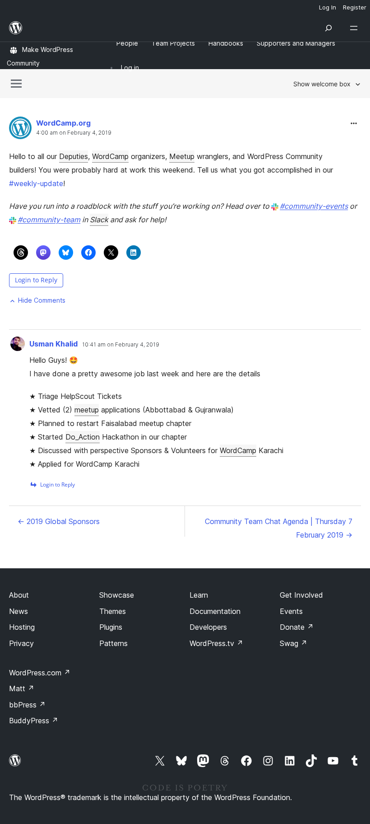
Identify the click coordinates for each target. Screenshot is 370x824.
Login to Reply (36, 280)
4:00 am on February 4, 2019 (73, 133)
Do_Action (82, 436)
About (19, 594)
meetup (86, 409)
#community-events (314, 206)
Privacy (21, 643)
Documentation (215, 611)
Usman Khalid (53, 343)
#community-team (49, 219)
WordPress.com (39, 672)
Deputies (73, 156)
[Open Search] (328, 28)
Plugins (110, 627)
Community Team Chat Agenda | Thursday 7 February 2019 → (278, 528)
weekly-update (36, 183)
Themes (112, 611)
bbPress (27, 704)
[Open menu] (355, 28)
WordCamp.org (63, 122)
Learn (199, 594)
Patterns (113, 643)
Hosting (22, 627)
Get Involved (301, 594)
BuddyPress (33, 720)
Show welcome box (322, 84)
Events (291, 611)
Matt (21, 688)
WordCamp (110, 156)
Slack (99, 219)
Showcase (116, 594)
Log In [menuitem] (327, 7)
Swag (293, 643)
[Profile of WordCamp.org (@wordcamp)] (20, 130)
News (18, 611)
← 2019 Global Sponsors (59, 521)
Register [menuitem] (354, 7)
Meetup (181, 156)
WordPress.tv (216, 643)
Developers (208, 627)
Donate (297, 627)
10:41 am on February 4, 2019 (120, 345)
